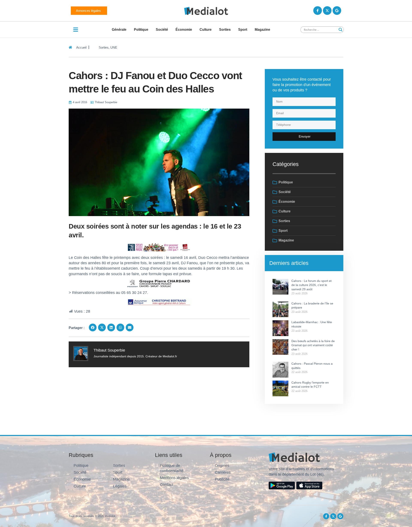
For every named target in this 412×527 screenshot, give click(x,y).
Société (162, 29)
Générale (119, 29)
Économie (184, 29)
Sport (242, 29)
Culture (206, 29)
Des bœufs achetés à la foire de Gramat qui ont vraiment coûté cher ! (313, 345)
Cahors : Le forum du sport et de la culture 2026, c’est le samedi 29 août (311, 285)
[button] (93, 327)
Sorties (225, 29)
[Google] (337, 10)
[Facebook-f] (317, 10)
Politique (141, 29)
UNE (113, 47)
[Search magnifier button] (341, 30)
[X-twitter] (327, 10)
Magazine (262, 29)
